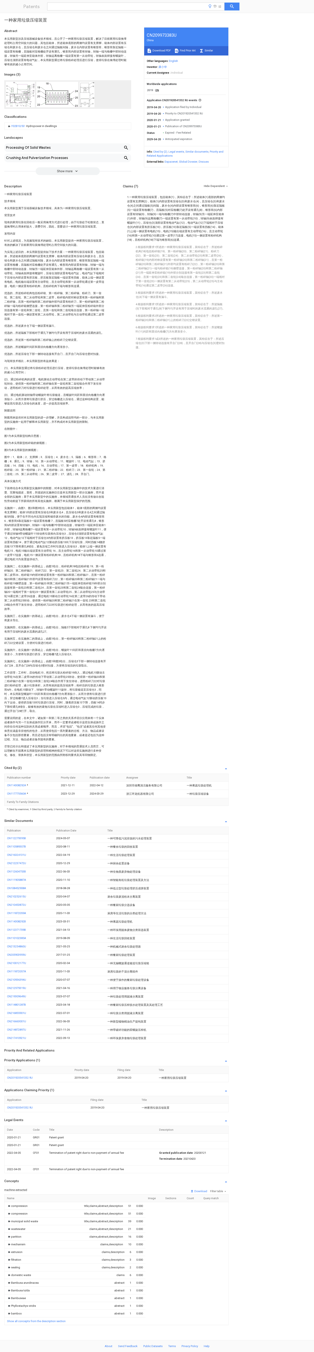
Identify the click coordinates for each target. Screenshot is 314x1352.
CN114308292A (17, 785)
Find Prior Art (187, 50)
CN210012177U (16, 963)
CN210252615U (16, 896)
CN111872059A (16, 913)
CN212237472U (16, 863)
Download (200, 1191)
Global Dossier (188, 161)
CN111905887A (16, 879)
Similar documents (196, 151)
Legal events (176, 151)
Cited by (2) (160, 151)
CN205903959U (16, 954)
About (108, 1346)
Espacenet (171, 161)
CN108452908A (16, 888)
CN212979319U (16, 988)
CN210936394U (16, 979)
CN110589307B (16, 846)
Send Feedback (128, 1346)
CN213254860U (16, 946)
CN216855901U (16, 1013)
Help (207, 1346)
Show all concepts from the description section (36, 1321)
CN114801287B (16, 1004)
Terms (172, 1346)
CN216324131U (16, 854)
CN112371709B (16, 929)
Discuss (204, 161)
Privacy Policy (190, 1346)
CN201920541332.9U (20, 1077)
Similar (208, 50)
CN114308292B (16, 921)
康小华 (162, 67)
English (173, 61)
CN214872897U (16, 1029)
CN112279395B (16, 838)
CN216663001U (16, 1021)
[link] (32, 126)
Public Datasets (153, 1346)
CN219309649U (16, 996)
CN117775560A (17, 793)
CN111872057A (16, 971)
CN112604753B (16, 871)
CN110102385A (16, 938)
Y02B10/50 (18, 126)
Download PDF (161, 50)
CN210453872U (16, 904)
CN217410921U (16, 1038)
